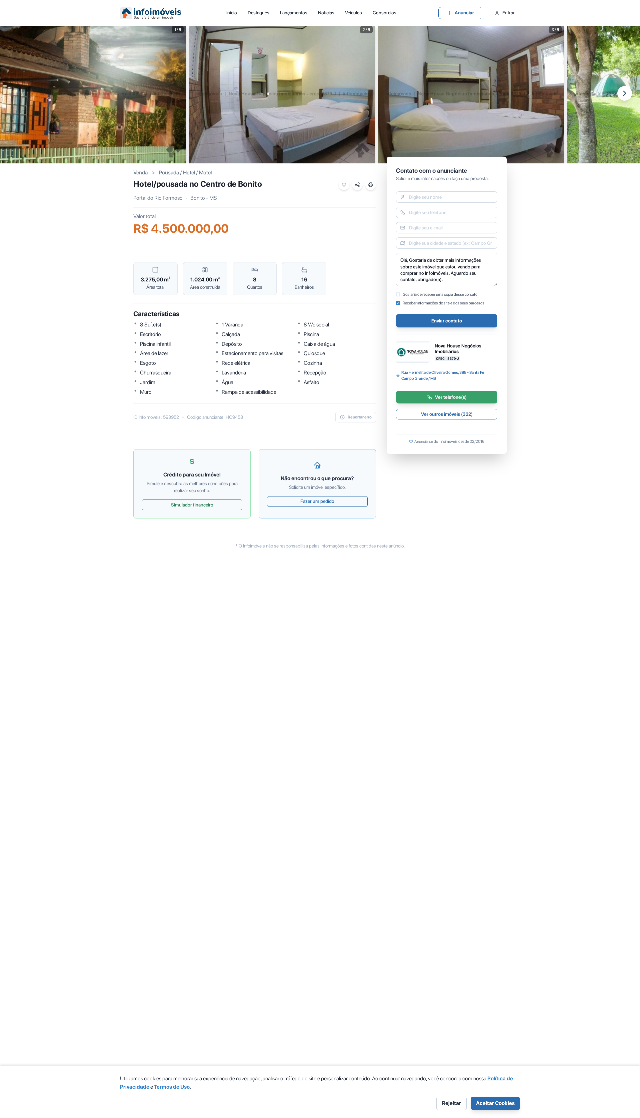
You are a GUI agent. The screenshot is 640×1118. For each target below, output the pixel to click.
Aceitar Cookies (495, 1103)
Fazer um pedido (317, 501)
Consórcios (384, 12)
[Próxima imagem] (624, 93)
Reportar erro (360, 417)
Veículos (353, 12)
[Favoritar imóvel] (344, 184)
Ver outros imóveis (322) (447, 414)
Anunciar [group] (464, 12)
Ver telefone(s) (451, 397)
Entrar (508, 12)
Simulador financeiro (192, 504)
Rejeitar (451, 1103)
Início (231, 12)
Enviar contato (446, 320)
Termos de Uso (172, 1087)
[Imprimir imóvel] (370, 184)
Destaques (258, 12)
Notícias (326, 12)
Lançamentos (293, 12)
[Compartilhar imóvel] (357, 184)
